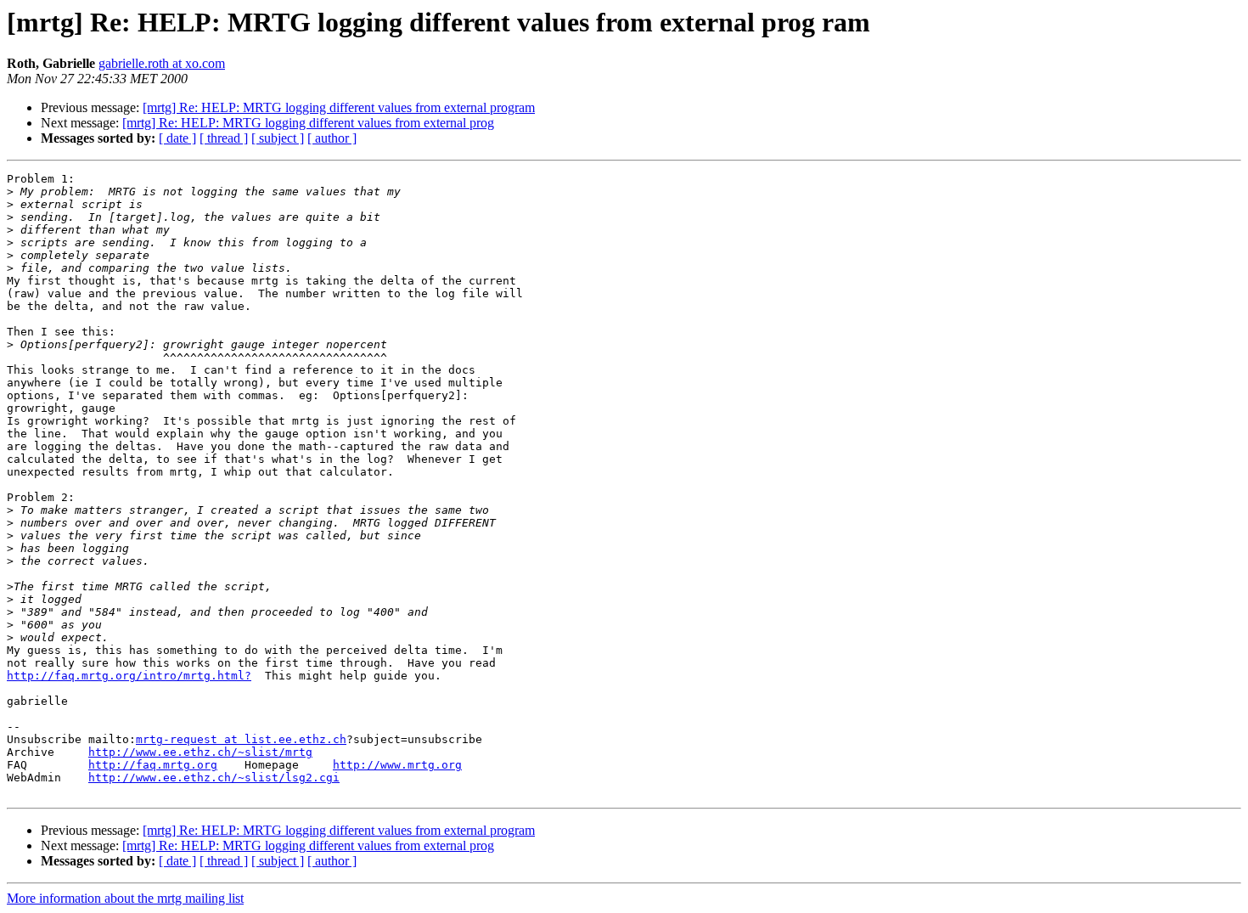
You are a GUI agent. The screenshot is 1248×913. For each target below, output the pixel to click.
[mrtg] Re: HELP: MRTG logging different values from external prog (308, 123)
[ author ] (332, 138)
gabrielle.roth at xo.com (161, 63)
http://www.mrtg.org (397, 764)
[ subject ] (277, 138)
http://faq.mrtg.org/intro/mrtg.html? (129, 675)
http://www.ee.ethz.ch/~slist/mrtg (200, 752)
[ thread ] (224, 138)
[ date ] (177, 138)
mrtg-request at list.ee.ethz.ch (241, 739)
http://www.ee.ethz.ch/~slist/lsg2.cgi (214, 777)
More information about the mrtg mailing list (125, 898)
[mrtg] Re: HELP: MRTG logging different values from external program (339, 107)
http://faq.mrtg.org (152, 764)
